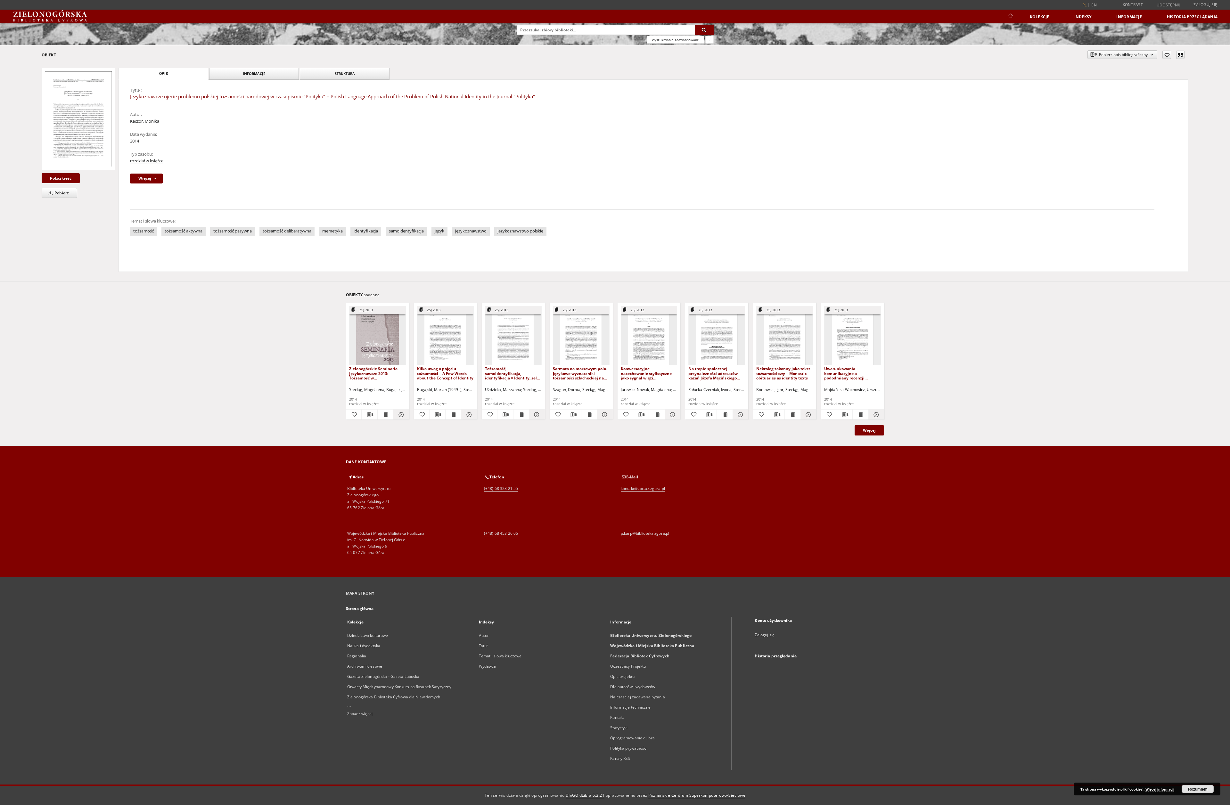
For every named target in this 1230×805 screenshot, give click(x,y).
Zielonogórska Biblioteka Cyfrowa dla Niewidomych (393, 697)
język (439, 231)
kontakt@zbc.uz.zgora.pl (643, 488)
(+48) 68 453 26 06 (501, 533)
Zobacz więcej (360, 713)
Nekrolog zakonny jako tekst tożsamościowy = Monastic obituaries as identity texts (783, 373)
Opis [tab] (163, 73)
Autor (484, 635)
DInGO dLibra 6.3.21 (585, 795)
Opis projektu (622, 676)
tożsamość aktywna (183, 231)
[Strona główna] (1010, 17)
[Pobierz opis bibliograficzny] (369, 415)
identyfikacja (366, 231)
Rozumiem (1198, 789)
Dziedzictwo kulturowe (367, 635)
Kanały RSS (620, 758)
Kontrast (1133, 4)
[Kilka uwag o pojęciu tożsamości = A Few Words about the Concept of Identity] (445, 335)
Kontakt (617, 717)
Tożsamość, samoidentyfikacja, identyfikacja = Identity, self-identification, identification (512, 373)
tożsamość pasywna (232, 231)
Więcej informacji (1159, 789)
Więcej (869, 430)
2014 (134, 141)
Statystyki (618, 727)
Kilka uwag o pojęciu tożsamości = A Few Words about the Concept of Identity (445, 373)
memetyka (332, 231)
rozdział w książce (146, 161)
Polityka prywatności (628, 748)
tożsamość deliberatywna (287, 231)
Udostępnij (1168, 5)
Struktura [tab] (345, 73)
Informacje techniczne (630, 707)
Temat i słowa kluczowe (500, 656)
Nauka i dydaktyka (363, 645)
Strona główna (360, 608)
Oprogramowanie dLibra (632, 738)
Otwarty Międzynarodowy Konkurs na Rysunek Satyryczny (399, 686)
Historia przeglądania (1192, 17)
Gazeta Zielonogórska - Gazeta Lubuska (383, 676)
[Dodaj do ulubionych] (1166, 55)
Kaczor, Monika (144, 121)
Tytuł (483, 645)
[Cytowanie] (1180, 55)
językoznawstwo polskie (520, 231)
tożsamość (143, 231)
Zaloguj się (1205, 4)
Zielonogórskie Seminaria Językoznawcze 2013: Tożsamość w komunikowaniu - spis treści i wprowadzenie (377, 373)
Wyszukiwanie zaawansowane (675, 39)
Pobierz (61, 193)
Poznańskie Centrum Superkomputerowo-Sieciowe (696, 795)
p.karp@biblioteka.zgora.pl (645, 533)
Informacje (1129, 17)
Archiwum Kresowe (364, 666)
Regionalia (356, 656)
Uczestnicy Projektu (628, 666)
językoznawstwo (471, 231)
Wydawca (487, 666)
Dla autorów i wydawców (632, 686)
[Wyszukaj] (704, 30)
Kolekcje (1039, 17)
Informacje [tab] (254, 73)
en (1094, 5)
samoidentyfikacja (406, 231)
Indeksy (1083, 17)
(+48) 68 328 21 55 (501, 488)
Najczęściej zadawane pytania (637, 697)
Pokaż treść (60, 178)
